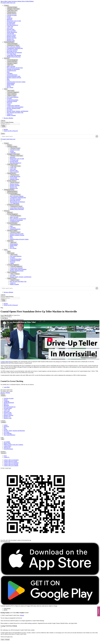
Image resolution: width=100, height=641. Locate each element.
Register (6, 129)
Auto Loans (10, 28)
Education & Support (12, 230)
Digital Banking (11, 83)
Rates (8, 72)
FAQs (8, 80)
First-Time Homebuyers (9, 406)
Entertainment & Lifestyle (13, 204)
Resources (6, 58)
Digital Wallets (10, 84)
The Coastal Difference (12, 97)
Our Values (9, 109)
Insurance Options (11, 35)
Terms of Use (7, 447)
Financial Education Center (13, 76)
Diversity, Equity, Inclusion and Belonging (14, 430)
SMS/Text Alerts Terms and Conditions (13, 444)
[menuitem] (51, 23)
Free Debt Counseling (12, 49)
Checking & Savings (12, 146)
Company (3, 422)
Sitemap (22, 615)
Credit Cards (10, 26)
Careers (9, 104)
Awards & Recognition (12, 100)
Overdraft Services (11, 70)
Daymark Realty (11, 23)
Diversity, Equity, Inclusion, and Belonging (17, 111)
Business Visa (10, 39)
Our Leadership (7, 433)
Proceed (7, 639)
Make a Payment (11, 66)
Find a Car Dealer (11, 30)
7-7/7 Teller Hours (11, 54)
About (5, 89)
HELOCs (6, 404)
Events (5, 429)
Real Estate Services (12, 51)
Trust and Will (10, 33)
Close (2, 639)
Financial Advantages (12, 193)
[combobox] (48, 136)
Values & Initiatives (12, 272)
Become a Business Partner (13, 108)
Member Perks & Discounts (14, 56)
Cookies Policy (7, 446)
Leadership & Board (12, 101)
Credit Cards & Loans (12, 164)
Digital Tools (10, 240)
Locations (9, 98)
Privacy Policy (7, 443)
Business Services (12, 180)
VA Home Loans (11, 22)
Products (6, 5)
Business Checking (11, 37)
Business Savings (11, 36)
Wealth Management (12, 32)
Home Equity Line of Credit (14, 20)
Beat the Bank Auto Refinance (14, 52)
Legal (2, 439)
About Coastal (11, 253)
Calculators (9, 73)
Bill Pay (9, 86)
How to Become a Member (13, 47)
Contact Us (9, 114)
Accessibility (7, 441)
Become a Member (8, 118)
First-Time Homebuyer (12, 25)
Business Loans (11, 40)
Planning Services (12, 173)
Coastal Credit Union (6, 361)
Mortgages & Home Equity (13, 154)
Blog (8, 79)
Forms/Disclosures (8, 449)
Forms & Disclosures (12, 74)
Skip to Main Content (6, 1)
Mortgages (9, 19)
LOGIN (3, 126)
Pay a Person (10, 87)
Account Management (12, 214)
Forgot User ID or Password (11, 130)
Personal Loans (10, 29)
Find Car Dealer (8, 413)
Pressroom (9, 102)
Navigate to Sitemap (17, 1)
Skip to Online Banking (28, 1)
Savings (9, 16)
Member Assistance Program (14, 77)
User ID (3, 123)
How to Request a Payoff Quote (15, 67)
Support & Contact (12, 278)
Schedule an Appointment (13, 69)
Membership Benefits (9, 42)
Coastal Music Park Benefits (14, 55)
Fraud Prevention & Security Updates (16, 81)
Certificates (9, 18)
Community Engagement (13, 264)
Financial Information (12, 223)
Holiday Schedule (11, 115)
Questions (3, 453)
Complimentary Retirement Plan (15, 48)
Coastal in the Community (13, 105)
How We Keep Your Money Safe (15, 112)
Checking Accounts (12, 15)
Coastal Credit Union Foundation (15, 107)
